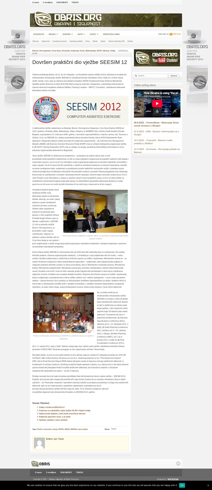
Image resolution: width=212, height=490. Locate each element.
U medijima (48, 2)
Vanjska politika (76, 41)
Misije (95, 41)
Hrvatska (66, 51)
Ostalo (130, 41)
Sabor (103, 41)
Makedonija (91, 51)
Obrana (35, 41)
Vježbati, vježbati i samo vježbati (53, 420)
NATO (79, 34)
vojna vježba (82, 429)
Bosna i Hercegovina (41, 51)
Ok (182, 485)
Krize (88, 41)
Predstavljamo (111, 34)
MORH (61, 429)
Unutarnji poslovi (59, 41)
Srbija (112, 51)
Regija (51, 34)
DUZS (39, 429)
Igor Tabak (59, 439)
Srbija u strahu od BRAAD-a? (52, 407)
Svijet (92, 34)
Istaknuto (38, 34)
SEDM (67, 429)
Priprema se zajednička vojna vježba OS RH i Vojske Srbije (64, 410)
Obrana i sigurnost (77, 24)
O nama (35, 2)
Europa (66, 34)
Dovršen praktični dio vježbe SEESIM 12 (79, 62)
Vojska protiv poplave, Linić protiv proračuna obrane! (62, 414)
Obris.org (78, 18)
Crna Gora (56, 51)
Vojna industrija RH (116, 41)
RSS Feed (177, 34)
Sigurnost (46, 41)
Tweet (113, 429)
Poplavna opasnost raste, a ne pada (54, 417)
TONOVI (75, 2)
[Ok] (208, 485)
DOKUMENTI (62, 2)
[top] (178, 463)
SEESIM (73, 429)
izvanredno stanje (50, 429)
